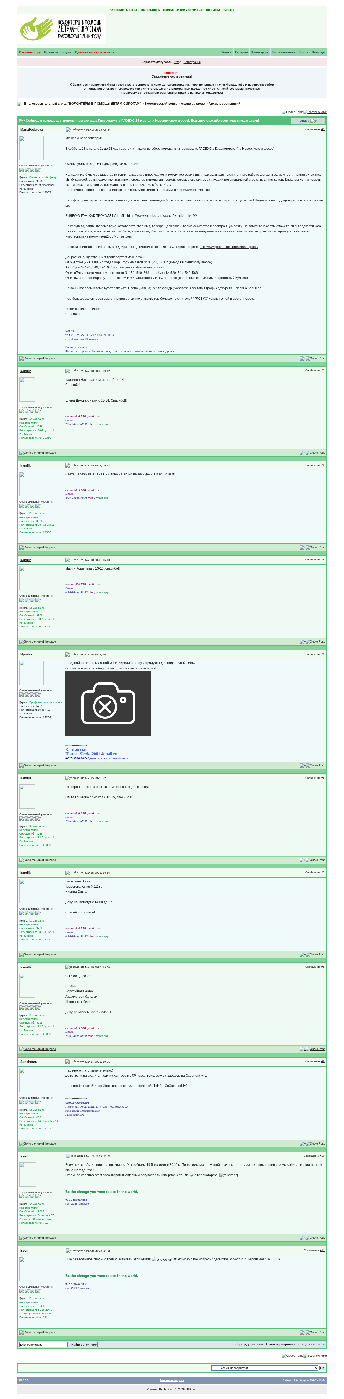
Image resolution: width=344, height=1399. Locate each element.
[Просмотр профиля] (31, 147)
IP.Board (168, 1389)
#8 (323, 966)
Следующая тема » (311, 1344)
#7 (323, 872)
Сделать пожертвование (94, 52)
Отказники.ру (30, 52)
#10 (322, 1155)
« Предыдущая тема (249, 1344)
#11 (322, 1250)
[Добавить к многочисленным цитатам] (303, 358)
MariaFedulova (31, 129)
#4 (323, 559)
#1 (323, 129)
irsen (24, 1156)
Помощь (318, 52)
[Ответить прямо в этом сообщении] (315, 358)
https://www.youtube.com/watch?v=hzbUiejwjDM (162, 216)
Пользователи (283, 52)
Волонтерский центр (161, 104)
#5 (323, 654)
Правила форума (57, 52)
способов (266, 84)
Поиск (304, 52)
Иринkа (26, 654)
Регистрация (192, 62)
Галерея (241, 52)
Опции (305, 120)
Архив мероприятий (224, 104)
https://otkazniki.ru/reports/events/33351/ (250, 1259)
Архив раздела (193, 104)
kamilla (25, 371)
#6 (323, 777)
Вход (177, 62)
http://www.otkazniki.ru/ (193, 190)
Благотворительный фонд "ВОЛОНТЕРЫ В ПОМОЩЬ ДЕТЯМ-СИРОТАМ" (82, 104)
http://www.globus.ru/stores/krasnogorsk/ (229, 247)
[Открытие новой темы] (315, 111)
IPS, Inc (191, 1389)
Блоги (227, 52)
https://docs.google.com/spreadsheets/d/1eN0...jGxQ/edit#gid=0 (141, 1086)
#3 (323, 464)
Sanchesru (28, 1062)
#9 (323, 1061)
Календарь (260, 52)
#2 (323, 370)
